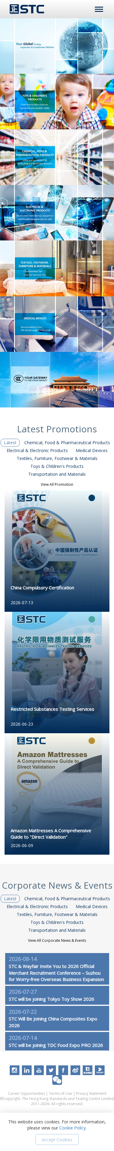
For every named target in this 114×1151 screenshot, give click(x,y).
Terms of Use (60, 1093)
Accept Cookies (57, 1139)
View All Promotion (57, 484)
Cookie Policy (72, 1128)
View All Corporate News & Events (57, 940)
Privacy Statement (91, 1093)
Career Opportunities (26, 1093)
